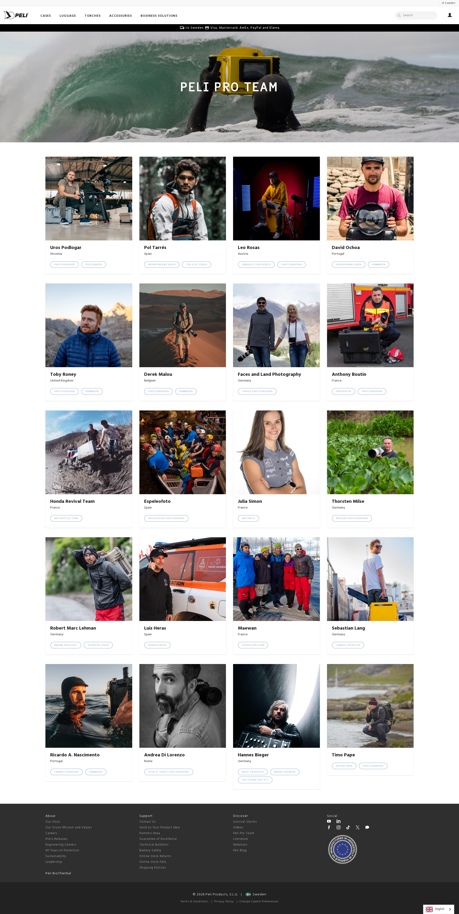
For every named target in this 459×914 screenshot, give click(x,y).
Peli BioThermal (58, 873)
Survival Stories (245, 821)
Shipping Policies (152, 867)
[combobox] (438, 909)
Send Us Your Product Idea (159, 827)
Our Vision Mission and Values (68, 827)
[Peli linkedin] (338, 821)
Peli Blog (240, 850)
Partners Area (149, 833)
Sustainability (55, 856)
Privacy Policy (224, 901)
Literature (240, 839)
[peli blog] (367, 828)
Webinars (240, 844)
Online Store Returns (155, 856)
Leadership (53, 861)
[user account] (450, 16)
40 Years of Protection (62, 850)
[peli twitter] (358, 828)
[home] (16, 15)
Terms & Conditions (194, 901)
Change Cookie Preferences (259, 901)
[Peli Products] (329, 828)
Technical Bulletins (154, 844)
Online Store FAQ (152, 861)
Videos (238, 827)
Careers (51, 833)
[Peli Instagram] (338, 828)
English (439, 909)
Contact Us (147, 821)
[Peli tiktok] (348, 828)
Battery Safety (150, 850)
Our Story (52, 821)
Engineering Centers (60, 844)
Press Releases (56, 839)
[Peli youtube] (329, 821)
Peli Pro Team (243, 833)
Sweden (258, 894)
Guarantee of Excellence (158, 839)
